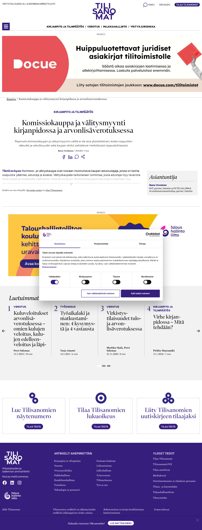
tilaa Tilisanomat (53, 190)
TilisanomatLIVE (162, 464)
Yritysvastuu (103, 475)
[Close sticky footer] (197, 520)
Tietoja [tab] (142, 244)
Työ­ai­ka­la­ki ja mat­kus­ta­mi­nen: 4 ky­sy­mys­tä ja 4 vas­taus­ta (77, 321)
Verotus (93, 26)
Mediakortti (159, 475)
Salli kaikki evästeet (140, 293)
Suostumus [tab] (59, 244)
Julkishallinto (103, 470)
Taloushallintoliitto (163, 492)
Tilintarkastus (104, 480)
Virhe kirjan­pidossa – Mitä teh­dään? (168, 322)
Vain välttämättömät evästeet (100, 293)
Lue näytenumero (121, 523)
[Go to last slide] (4, 331)
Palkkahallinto (115, 26)
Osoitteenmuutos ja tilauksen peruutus (174, 481)
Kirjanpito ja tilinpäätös (65, 26)
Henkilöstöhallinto (64, 480)
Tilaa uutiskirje (161, 470)
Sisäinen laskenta (106, 461)
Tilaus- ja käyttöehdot (165, 487)
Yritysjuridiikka (142, 26)
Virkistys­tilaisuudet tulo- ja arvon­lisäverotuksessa (124, 321)
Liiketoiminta (104, 466)
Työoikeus (60, 485)
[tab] (99, 366)
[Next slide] (198, 331)
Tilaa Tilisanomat (187, 4)
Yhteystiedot (160, 498)
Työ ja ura (102, 485)
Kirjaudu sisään (34, 190)
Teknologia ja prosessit (67, 490)
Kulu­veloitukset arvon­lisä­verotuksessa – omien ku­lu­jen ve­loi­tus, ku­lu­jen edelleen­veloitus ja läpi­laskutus (31, 331)
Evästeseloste (49, 267)
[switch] (85, 282)
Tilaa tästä (34, 426)
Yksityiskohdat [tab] (101, 244)
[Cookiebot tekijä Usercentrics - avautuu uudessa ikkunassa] (148, 235)
